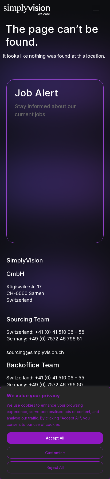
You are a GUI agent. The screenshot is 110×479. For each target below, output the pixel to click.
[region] (55, 433)
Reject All (55, 467)
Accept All (55, 438)
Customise (55, 452)
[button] (96, 9)
